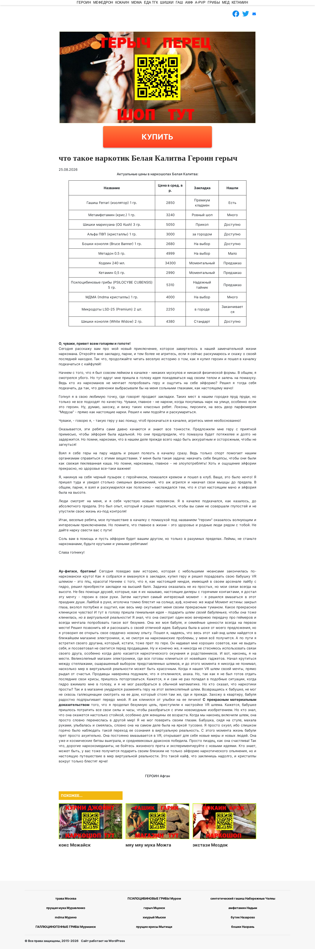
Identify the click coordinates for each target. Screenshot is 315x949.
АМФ (189, 2)
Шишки (167, 2)
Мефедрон (103, 2)
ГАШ (179, 2)
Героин (84, 2)
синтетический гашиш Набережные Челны (242, 898)
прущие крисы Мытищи (154, 926)
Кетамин (240, 2)
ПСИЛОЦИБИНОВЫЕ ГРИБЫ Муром (154, 898)
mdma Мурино (66, 917)
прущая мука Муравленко (65, 908)
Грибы (214, 2)
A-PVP (200, 2)
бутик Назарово (243, 917)
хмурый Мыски (154, 917)
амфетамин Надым (242, 908)
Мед (226, 2)
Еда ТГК (151, 2)
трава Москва (65, 898)
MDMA (136, 2)
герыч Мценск (154, 908)
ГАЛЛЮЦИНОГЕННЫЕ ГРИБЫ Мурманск (66, 926)
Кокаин (122, 2)
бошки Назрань (242, 926)
